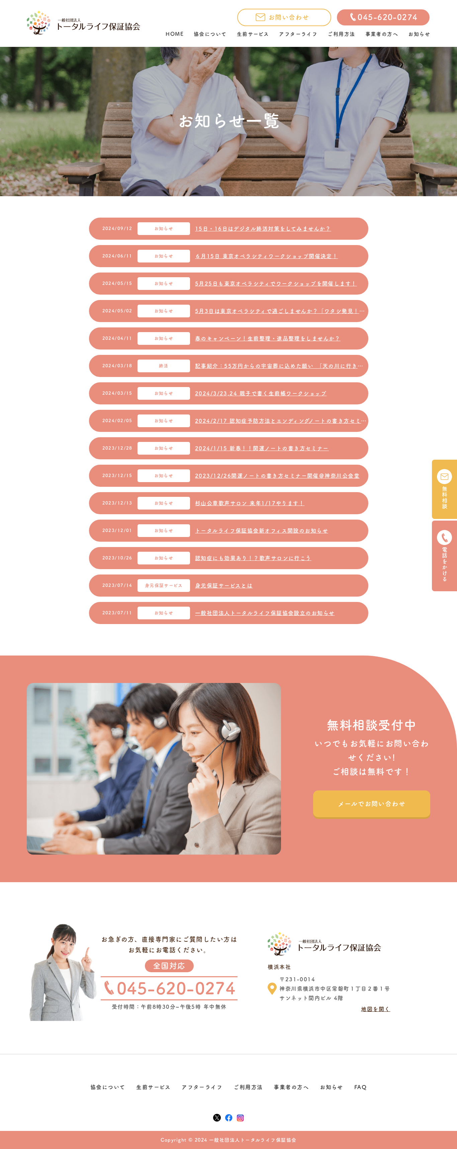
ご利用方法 (341, 33)
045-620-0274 (388, 17)
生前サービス (253, 33)
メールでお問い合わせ (371, 803)
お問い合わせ (288, 17)
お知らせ (419, 33)
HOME (175, 33)
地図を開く (375, 1009)
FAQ (360, 1087)
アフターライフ (298, 33)
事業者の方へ (381, 33)
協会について (210, 33)
